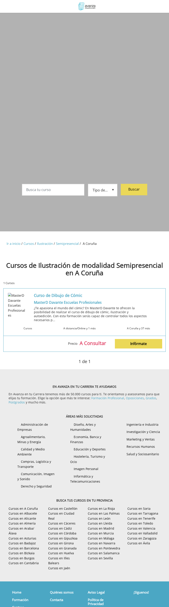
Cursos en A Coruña (23, 508)
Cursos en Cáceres (61, 523)
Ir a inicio (13, 243)
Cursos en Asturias (22, 538)
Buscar (134, 189)
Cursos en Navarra (101, 543)
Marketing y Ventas (141, 439)
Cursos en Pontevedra (104, 548)
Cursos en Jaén (59, 568)
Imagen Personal (86, 469)
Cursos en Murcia (101, 533)
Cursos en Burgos (22, 558)
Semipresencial (67, 243)
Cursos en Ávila (138, 543)
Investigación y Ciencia (143, 432)
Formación (20, 600)
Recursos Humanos (141, 446)
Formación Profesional (107, 398)
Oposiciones (135, 398)
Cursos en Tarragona (142, 513)
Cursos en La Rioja (101, 508)
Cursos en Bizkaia (22, 553)
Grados (151, 398)
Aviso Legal (96, 592)
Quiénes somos (61, 592)
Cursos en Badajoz (22, 543)
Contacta (56, 600)
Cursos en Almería (22, 523)
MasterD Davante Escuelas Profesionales (68, 302)
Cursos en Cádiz (60, 528)
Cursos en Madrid (101, 528)
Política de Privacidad (96, 602)
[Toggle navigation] (8, 6)
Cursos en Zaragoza (141, 538)
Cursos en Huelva (61, 553)
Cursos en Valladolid (142, 533)
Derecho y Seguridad (36, 486)
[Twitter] (145, 600)
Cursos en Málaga (101, 538)
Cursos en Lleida (100, 523)
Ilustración (45, 243)
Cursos (29, 243)
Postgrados (17, 402)
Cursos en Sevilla (100, 558)
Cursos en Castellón (62, 508)
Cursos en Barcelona (24, 548)
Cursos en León (99, 518)
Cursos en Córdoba (62, 533)
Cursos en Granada (62, 548)
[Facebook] (138, 600)
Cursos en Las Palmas (104, 513)
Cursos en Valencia (141, 528)
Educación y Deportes (90, 449)
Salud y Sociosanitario (143, 454)
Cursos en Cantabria (24, 563)
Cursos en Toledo (140, 523)
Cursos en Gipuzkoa (62, 538)
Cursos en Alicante (22, 518)
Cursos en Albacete (23, 513)
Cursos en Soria (139, 508)
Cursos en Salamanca (103, 553)
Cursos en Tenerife (141, 518)
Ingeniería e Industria (142, 424)
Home (16, 592)
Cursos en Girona (61, 543)
